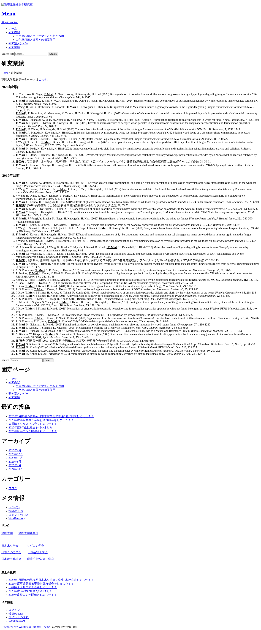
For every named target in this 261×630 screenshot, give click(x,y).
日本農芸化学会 (11, 558)
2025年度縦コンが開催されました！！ (33, 431)
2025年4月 (15, 465)
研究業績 (14, 47)
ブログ (13, 488)
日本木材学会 (9, 545)
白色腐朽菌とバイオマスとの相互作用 (40, 35)
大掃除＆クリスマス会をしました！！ (33, 423)
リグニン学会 (35, 545)
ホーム (13, 28)
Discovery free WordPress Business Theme (25, 626)
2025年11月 (16, 457)
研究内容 (14, 32)
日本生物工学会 (38, 552)
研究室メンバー (18, 43)
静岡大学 (7, 533)
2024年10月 (16, 469)
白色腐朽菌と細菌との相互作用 (35, 39)
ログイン (14, 507)
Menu (8, 13)
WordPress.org (17, 518)
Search (5, 360)
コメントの (19, 514)
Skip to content (9, 22)
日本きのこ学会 (11, 552)
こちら (42, 79)
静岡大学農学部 (28, 533)
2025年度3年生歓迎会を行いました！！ (33, 427)
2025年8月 (15, 461)
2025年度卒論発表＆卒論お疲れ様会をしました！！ (41, 420)
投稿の (16, 511)
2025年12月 (16, 454)
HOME (13, 379)
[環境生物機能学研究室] (17, 4)
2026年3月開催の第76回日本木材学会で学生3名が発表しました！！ (51, 416)
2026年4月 (15, 450)
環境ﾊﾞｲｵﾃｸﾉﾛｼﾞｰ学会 (40, 558)
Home (4, 72)
